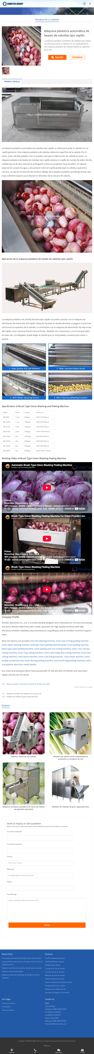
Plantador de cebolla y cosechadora (57, 992)
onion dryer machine (74, 656)
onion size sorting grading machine (72, 641)
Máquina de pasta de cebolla (55, 975)
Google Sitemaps (50, 1041)
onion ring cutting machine (30, 652)
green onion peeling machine (74, 644)
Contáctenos (6, 1007)
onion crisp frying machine (50, 656)
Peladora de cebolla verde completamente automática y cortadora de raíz (70, 757)
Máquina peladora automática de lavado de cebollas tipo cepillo (28, 684)
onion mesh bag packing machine (69, 660)
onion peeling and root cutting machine (52, 648)
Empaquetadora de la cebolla (55, 986)
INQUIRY (59, 57)
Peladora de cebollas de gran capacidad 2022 (22, 697)
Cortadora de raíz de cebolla (55, 968)
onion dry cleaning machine (42, 641)
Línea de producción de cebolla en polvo (58, 982)
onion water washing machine (15, 644)
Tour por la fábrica (8, 1010)
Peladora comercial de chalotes (23, 756)
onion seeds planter (27, 664)
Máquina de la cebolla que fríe (55, 989)
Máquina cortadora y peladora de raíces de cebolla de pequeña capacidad (24, 808)
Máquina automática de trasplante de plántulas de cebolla (21, 968)
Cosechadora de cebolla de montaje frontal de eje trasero (21, 958)
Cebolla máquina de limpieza (55, 958)
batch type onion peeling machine (17, 648)
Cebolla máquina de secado (54, 979)
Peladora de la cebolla (47, 19)
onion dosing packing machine (39, 660)
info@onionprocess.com (58, 1024)
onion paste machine (27, 656)
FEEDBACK (77, 57)
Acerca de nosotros (8, 1003)
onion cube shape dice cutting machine (62, 652)
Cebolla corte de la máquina (54, 972)
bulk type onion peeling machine (45, 644)
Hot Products (71, 1041)
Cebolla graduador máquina (54, 962)
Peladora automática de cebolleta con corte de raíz (24, 694)
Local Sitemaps (61, 1041)
